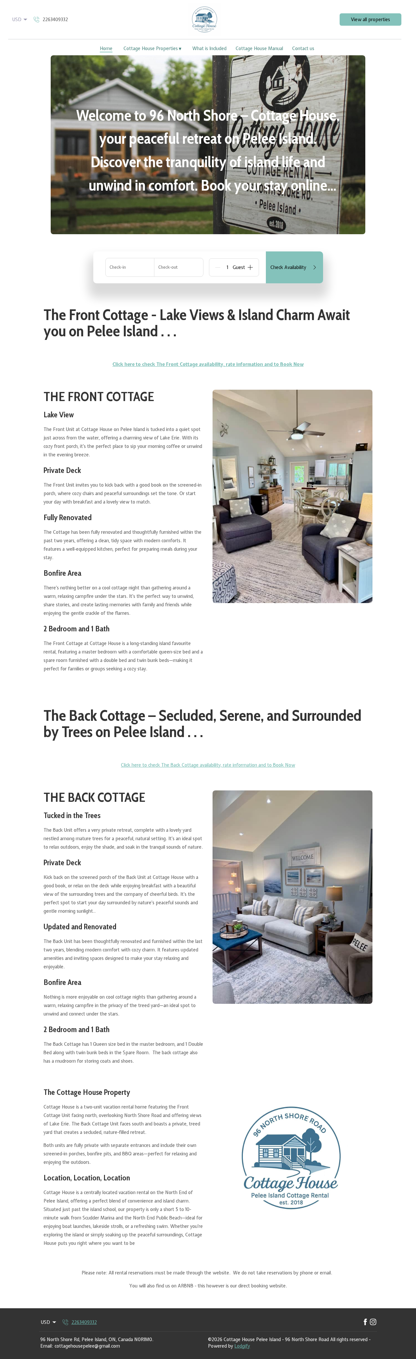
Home (106, 48)
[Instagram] (373, 1322)
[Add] (250, 267)
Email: (46, 1346)
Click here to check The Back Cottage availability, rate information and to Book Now (208, 765)
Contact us (303, 48)
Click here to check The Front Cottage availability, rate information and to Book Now (208, 364)
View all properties (370, 19)
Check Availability (288, 267)
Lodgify (242, 1346)
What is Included (209, 48)
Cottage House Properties (153, 48)
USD (16, 19)
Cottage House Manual (259, 48)
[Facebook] (365, 1322)
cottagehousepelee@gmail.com (87, 1346)
